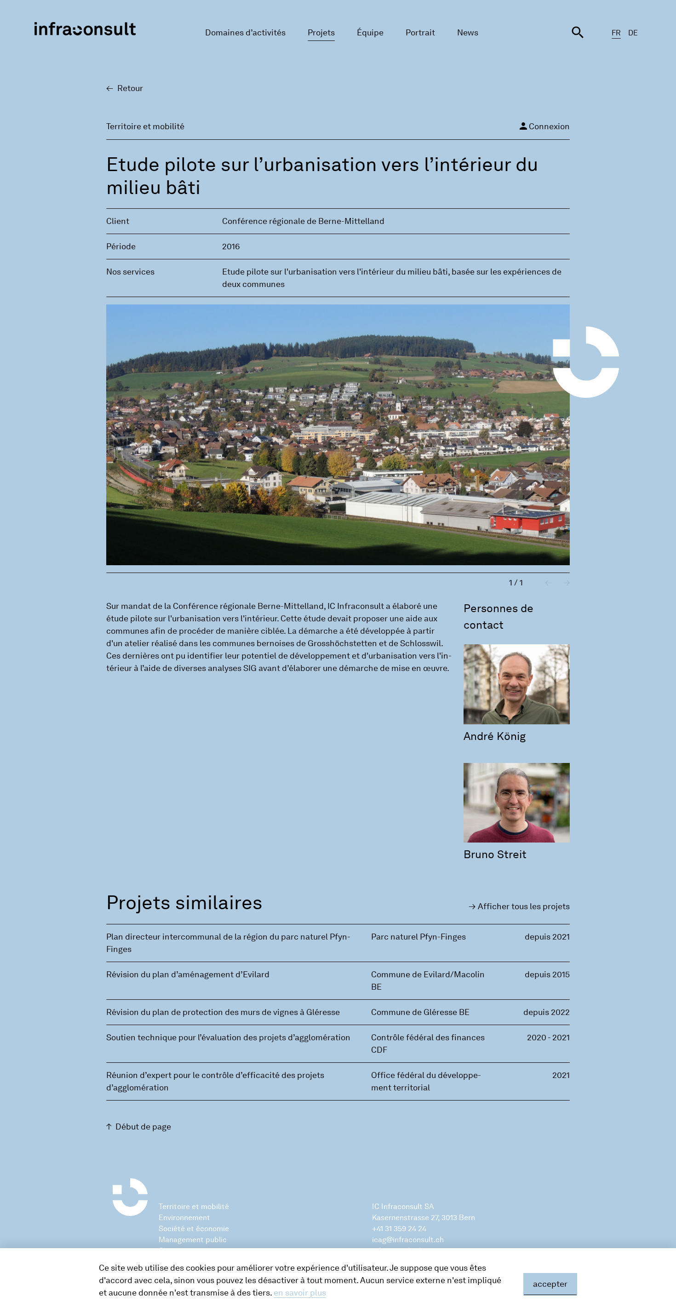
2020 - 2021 (548, 1037)
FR (616, 33)
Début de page (143, 1127)
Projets (321, 33)
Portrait (420, 33)
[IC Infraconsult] (85, 28)
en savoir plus (300, 1293)
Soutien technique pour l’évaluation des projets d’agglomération (228, 1037)
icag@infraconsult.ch (408, 1239)
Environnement (184, 1217)
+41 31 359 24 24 (399, 1228)
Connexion (544, 126)
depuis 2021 (547, 937)
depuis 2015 (547, 974)
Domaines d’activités (245, 33)
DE (633, 33)
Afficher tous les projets (524, 906)
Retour (130, 88)
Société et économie (194, 1228)
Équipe (370, 33)
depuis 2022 (546, 1012)
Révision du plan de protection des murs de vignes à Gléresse (223, 1012)
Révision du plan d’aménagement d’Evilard (187, 974)
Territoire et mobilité (194, 1206)
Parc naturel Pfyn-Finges (418, 937)
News (467, 33)
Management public (193, 1239)
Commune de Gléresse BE (420, 1012)
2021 (561, 1075)
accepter (550, 1284)
